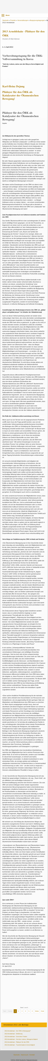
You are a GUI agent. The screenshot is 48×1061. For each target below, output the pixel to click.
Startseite (5, 20)
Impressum (24, 1055)
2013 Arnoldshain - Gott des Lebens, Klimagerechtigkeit (21, 1039)
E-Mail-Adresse (14, 39)
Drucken (5, 39)
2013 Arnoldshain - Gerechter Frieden (16, 1036)
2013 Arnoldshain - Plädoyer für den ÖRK (17, 1042)
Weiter (37, 1011)
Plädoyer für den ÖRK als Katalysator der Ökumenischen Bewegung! (20, 95)
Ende (42, 1011)
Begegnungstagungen (37, 20)
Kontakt (32, 1055)
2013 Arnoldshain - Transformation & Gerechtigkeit (20, 1045)
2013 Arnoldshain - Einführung (13, 1033)
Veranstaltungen (22, 20)
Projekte (13, 20)
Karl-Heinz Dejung (13, 86)
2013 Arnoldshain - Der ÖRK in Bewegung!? (18, 1031)
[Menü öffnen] (2, 15)
